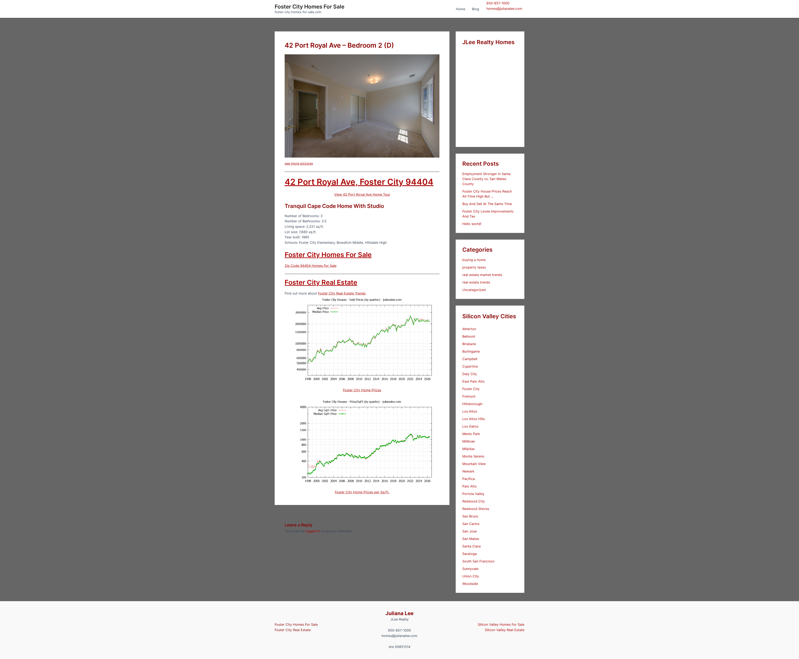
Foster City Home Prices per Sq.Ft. (362, 492)
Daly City (469, 374)
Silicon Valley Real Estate (504, 630)
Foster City (471, 389)
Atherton (469, 329)
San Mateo (470, 539)
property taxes (474, 267)
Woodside (470, 584)
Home (460, 9)
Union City (470, 576)
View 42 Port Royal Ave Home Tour (362, 194)
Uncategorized (474, 290)
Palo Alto (469, 486)
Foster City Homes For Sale (309, 6)
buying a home (474, 260)
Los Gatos (470, 426)
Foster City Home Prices (362, 390)
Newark (468, 471)
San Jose (469, 531)
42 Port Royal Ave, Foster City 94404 (359, 182)
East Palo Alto (473, 381)
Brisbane (469, 344)
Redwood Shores (475, 509)
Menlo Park (471, 434)
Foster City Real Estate (321, 282)
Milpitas (468, 449)
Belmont (468, 336)
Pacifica (468, 479)
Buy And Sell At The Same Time (487, 204)
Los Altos (469, 411)
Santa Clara (471, 546)
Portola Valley (473, 494)
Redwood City (473, 501)
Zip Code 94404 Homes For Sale (310, 266)
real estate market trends (482, 275)
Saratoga (469, 554)
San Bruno (470, 516)
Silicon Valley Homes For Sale (501, 624)
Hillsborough (472, 404)
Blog (475, 9)
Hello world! (471, 224)
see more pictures (299, 163)
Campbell (469, 359)
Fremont (468, 396)
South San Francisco (478, 561)
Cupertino (470, 366)
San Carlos (470, 524)
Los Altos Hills (473, 419)
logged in (312, 531)
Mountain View (474, 464)
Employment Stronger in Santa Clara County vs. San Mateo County (486, 179)
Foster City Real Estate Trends (342, 293)
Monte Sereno (473, 456)
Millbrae (468, 441)
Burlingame (471, 351)
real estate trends (476, 282)
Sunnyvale (470, 569)
